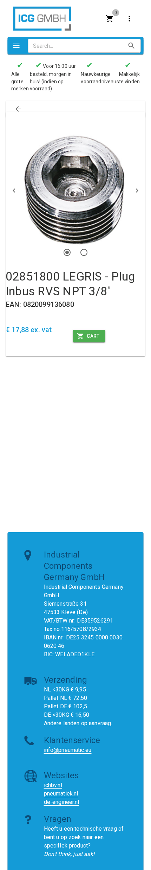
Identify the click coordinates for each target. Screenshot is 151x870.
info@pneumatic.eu (68, 750)
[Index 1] (67, 252)
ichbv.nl (53, 785)
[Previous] (14, 190)
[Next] (137, 190)
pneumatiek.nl (61, 793)
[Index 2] (84, 252)
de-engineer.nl (61, 802)
